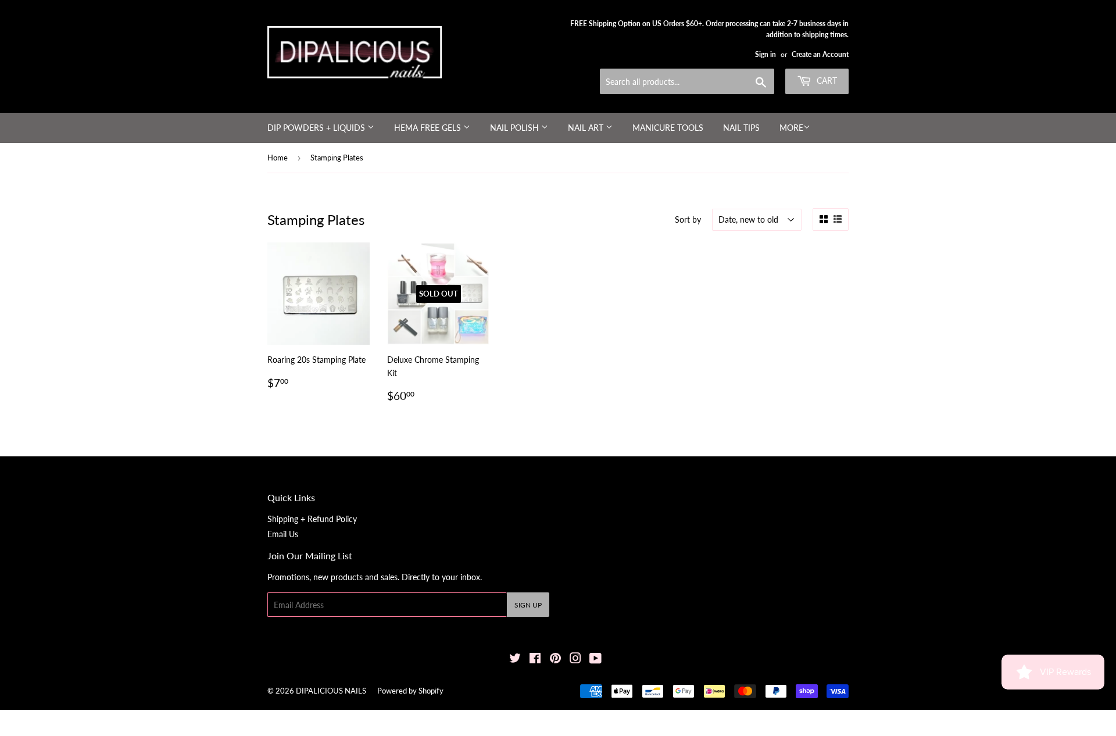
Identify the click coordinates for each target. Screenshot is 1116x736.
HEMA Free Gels (428, 128)
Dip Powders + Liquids (317, 128)
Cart (825, 80)
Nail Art (587, 128)
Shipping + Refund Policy (312, 519)
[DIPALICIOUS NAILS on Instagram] (575, 659)
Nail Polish (515, 128)
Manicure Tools (667, 128)
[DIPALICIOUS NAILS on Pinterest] (555, 659)
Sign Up (528, 605)
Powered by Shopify (410, 690)
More (791, 128)
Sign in (765, 54)
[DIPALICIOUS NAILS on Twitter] (515, 659)
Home (277, 157)
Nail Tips (741, 128)
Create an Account (820, 54)
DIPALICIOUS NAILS (331, 690)
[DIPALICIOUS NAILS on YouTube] (595, 659)
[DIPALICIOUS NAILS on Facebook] (535, 659)
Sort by (688, 219)
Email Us (282, 534)
